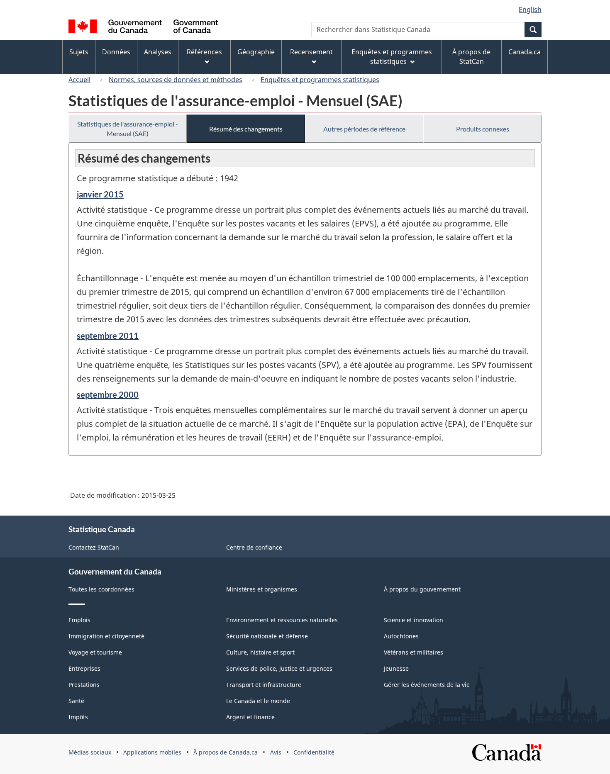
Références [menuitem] (204, 51)
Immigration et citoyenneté (106, 636)
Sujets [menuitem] (78, 51)
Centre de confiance (254, 547)
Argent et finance (250, 717)
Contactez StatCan (93, 547)
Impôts (78, 717)
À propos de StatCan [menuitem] (471, 56)
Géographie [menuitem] (256, 51)
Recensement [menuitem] (311, 51)
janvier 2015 (100, 194)
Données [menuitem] (116, 51)
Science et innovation (413, 620)
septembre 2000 (108, 394)
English (530, 9)
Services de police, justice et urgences (279, 668)
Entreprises (84, 668)
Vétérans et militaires (413, 652)
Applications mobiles (152, 752)
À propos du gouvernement (422, 589)
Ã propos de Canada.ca (225, 752)
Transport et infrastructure (263, 685)
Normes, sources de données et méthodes (175, 79)
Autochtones (401, 636)
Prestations (84, 685)
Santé (76, 701)
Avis (275, 752)
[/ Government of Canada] (143, 27)
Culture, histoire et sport (260, 652)
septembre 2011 (108, 336)
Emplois (79, 620)
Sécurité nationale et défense (267, 636)
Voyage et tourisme (95, 652)
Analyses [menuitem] (157, 51)
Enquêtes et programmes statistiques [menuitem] (391, 56)
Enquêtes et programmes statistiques (320, 79)
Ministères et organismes (261, 589)
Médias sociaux (89, 752)
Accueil (79, 79)
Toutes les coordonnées (101, 589)
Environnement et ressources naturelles (282, 620)
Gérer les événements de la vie (427, 685)
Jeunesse (396, 668)
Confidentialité (313, 752)
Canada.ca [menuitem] (524, 51)
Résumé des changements (246, 129)
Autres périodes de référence (364, 129)
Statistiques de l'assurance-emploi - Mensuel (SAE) (127, 128)
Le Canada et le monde (258, 701)
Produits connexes (482, 129)
